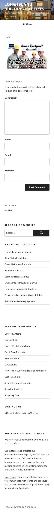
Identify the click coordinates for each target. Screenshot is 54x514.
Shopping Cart (11, 395)
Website (9, 170)
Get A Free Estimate (15, 352)
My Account (10, 364)
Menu (29, 24)
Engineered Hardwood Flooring (20, 283)
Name (7, 139)
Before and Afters (13, 270)
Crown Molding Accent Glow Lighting (23, 295)
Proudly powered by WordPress (20, 507)
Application (24, 488)
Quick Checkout (12, 377)
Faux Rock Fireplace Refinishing (20, 289)
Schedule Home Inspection (18, 383)
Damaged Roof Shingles (16, 276)
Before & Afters (12, 333)
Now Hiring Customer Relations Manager (25, 370)
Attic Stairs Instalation (15, 258)
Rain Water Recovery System (19, 301)
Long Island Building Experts (24, 6)
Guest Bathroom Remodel (17, 264)
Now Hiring (10, 477)
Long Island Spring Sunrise (18, 252)
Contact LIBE (11, 340)
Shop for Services (13, 389)
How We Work (12, 358)
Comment (10, 98)
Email (7, 155)
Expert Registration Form (17, 346)
